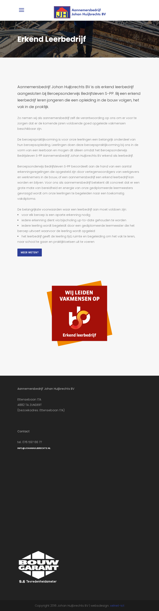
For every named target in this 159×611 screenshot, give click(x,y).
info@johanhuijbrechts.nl (34, 448)
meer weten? (30, 252)
